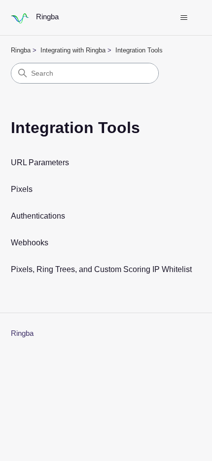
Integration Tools (139, 50)
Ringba (21, 50)
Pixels (22, 189)
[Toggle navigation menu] (184, 18)
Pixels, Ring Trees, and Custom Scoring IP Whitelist (101, 269)
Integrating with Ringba (73, 50)
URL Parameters (40, 162)
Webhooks (29, 242)
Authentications (38, 216)
